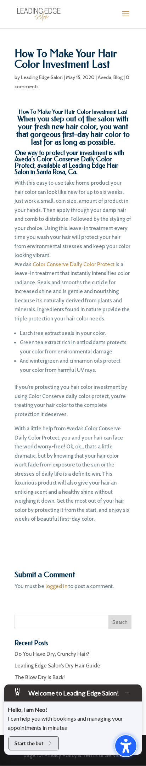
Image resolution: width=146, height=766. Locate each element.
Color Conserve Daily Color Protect (63, 162)
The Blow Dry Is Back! (40, 677)
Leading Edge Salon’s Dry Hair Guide (57, 665)
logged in (56, 586)
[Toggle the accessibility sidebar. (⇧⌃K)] (125, 745)
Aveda (104, 77)
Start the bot (29, 743)
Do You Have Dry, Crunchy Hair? (52, 654)
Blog (118, 77)
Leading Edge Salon (42, 77)
